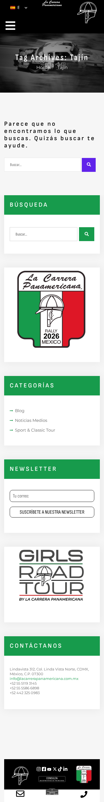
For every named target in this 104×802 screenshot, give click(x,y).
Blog (19, 410)
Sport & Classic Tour (35, 430)
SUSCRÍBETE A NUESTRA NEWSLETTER (52, 512)
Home (43, 67)
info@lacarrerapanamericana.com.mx (44, 678)
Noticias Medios (31, 420)
